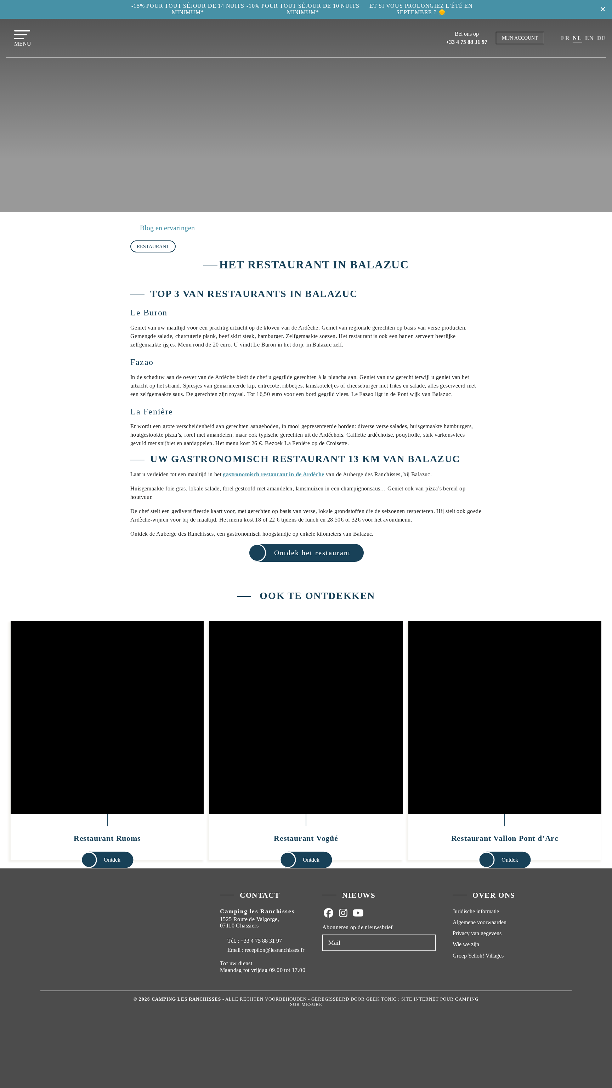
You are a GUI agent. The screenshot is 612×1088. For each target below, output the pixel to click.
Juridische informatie (476, 911)
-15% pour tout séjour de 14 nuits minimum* (187, 9)
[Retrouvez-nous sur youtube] (358, 913)
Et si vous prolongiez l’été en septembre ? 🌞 (421, 9)
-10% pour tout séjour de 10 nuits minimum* (302, 9)
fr (565, 38)
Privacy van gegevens (477, 933)
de (601, 38)
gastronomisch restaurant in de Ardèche (273, 474)
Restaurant (153, 246)
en (589, 38)
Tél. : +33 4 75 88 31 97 (254, 941)
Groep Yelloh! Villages (478, 956)
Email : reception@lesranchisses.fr (265, 950)
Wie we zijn (466, 944)
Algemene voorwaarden (479, 922)
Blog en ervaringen (167, 228)
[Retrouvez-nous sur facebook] (328, 913)
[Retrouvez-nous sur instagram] (343, 913)
